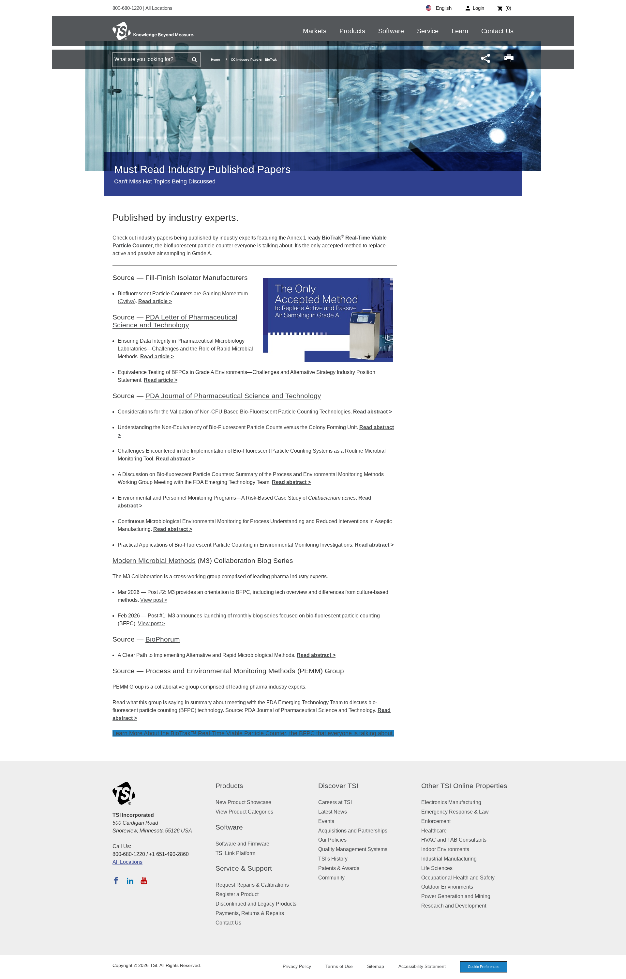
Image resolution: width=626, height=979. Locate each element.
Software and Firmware (242, 844)
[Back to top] (618, 971)
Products (352, 31)
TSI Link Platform (235, 853)
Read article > (155, 301)
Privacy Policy (297, 966)
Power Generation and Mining (455, 896)
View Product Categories (244, 812)
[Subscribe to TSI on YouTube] (144, 880)
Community (331, 877)
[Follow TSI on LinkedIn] (130, 880)
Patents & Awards (338, 868)
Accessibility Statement (422, 966)
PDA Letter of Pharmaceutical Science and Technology (174, 321)
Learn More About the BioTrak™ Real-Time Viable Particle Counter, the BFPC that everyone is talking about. (253, 733)
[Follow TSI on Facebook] (116, 880)
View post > (153, 600)
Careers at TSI (335, 802)
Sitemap (375, 966)
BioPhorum (162, 639)
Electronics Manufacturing (451, 802)
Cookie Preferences (483, 967)
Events (326, 821)
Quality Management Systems (352, 849)
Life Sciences (437, 868)
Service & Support (244, 868)
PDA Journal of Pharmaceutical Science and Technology (233, 395)
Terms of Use (339, 966)
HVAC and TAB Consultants (453, 840)
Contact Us (497, 31)
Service (428, 31)
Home (215, 59)
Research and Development (453, 906)
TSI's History (333, 859)
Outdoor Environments (447, 887)
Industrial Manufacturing (449, 859)
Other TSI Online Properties (464, 785)
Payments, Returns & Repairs (250, 913)
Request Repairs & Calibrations (252, 885)
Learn (460, 31)
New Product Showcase (243, 802)
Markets (314, 31)
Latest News (332, 812)
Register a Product (237, 894)
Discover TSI (338, 785)
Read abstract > (372, 411)
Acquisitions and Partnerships (352, 830)
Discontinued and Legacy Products (256, 904)
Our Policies (332, 840)
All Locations (158, 8)
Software (391, 31)
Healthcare (434, 830)
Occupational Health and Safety (458, 877)
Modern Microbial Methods (154, 560)
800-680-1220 (127, 8)
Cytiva (126, 301)
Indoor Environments (445, 849)
